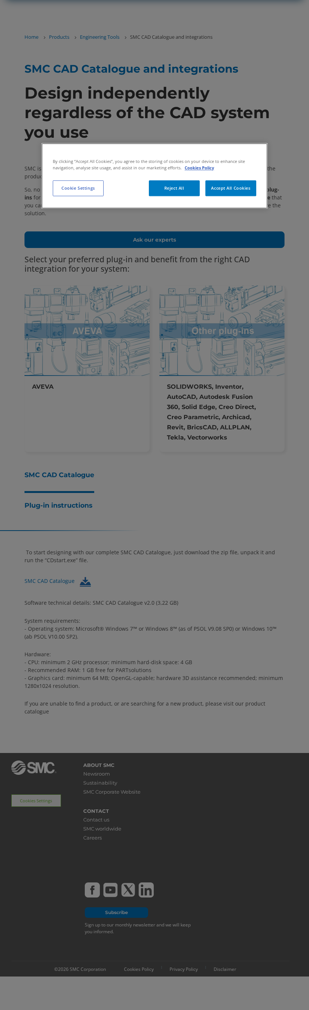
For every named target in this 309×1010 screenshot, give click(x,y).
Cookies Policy (199, 167)
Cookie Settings (78, 188)
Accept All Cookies (230, 188)
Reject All (174, 188)
